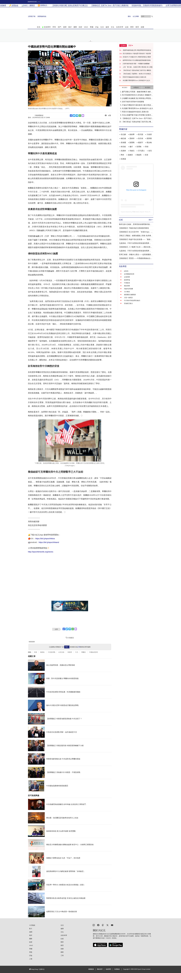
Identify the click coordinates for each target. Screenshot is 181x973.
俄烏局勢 (127, 286)
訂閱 (78, 647)
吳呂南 (140, 138)
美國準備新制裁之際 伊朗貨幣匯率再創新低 (137, 50)
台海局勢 (127, 277)
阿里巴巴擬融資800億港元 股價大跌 (134, 77)
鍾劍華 (131, 134)
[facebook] (98, 925)
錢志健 (123, 138)
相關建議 (91, 969)
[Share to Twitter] (74, 115)
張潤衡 (138, 147)
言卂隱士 (141, 151)
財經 (80, 27)
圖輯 (62, 952)
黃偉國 (123, 142)
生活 (102, 27)
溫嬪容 (130, 155)
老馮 (150, 151)
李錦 (146, 147)
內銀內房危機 (128, 289)
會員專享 (47, 27)
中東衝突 (127, 283)
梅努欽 (42, 652)
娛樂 (142, 27)
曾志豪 (123, 134)
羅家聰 (149, 138)
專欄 (91, 27)
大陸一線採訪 (128, 297)
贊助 (129, 16)
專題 (30, 952)
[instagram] (93, 925)
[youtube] (112, 925)
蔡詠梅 (149, 142)
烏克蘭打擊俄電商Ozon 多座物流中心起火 (136, 80)
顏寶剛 (131, 142)
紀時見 (126, 271)
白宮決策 (61, 652)
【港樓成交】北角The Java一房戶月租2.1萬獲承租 (137, 118)
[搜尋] (152, 16)
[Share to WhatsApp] (80, 115)
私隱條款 (117, 969)
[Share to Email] (83, 115)
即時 (54, 27)
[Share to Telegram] (77, 115)
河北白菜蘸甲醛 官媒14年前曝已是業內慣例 (137, 115)
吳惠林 (123, 151)
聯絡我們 (99, 969)
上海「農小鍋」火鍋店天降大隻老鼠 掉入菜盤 (138, 67)
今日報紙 (32, 925)
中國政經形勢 (93, 652)
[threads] (102, 925)
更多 (146, 155)
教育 (137, 27)
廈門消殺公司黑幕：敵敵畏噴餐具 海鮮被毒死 (137, 92)
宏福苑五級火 (128, 303)
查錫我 (138, 155)
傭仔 (131, 147)
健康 (107, 27)
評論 (96, 27)
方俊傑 (149, 134)
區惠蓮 (123, 159)
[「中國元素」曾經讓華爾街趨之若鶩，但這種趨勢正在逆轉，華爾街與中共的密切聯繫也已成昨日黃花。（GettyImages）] (69, 440)
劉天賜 (140, 134)
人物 (30, 959)
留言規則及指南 (32, 641)
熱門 (59, 27)
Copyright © (127, 969)
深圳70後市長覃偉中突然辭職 (133, 102)
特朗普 (70, 652)
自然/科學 (119, 27)
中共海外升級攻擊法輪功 (132, 300)
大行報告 (127, 291)
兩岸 (70, 27)
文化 (112, 27)
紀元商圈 (136, 16)
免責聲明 (108, 969)
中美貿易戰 (51, 652)
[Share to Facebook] (71, 115)
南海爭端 (127, 280)
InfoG (86, 27)
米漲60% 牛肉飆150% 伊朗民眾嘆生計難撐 (137, 57)
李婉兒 (131, 151)
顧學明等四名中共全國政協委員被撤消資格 (137, 60)
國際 (75, 27)
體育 (132, 27)
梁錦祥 (131, 138)
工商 (62, 955)
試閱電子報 (31, 16)
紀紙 (126, 27)
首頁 (38, 27)
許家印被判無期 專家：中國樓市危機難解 (136, 63)
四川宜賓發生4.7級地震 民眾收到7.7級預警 (137, 53)
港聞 (64, 27)
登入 (66, 647)
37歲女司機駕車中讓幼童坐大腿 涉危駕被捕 (137, 105)
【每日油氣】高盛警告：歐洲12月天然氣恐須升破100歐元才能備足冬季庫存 (137, 74)
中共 (76, 652)
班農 (35, 652)
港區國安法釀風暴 (130, 294)
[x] (107, 925)
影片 (30, 928)
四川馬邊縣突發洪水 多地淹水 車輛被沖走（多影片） (137, 95)
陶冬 (122, 155)
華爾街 (83, 652)
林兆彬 (123, 147)
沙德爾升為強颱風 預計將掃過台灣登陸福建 (137, 98)
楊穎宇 (140, 142)
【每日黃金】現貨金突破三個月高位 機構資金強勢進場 (138, 70)
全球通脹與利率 (129, 274)
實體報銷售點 (41, 16)
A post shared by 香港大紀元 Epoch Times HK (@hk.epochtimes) (142, 212)
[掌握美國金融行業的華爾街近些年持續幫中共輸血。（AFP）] (70, 78)
